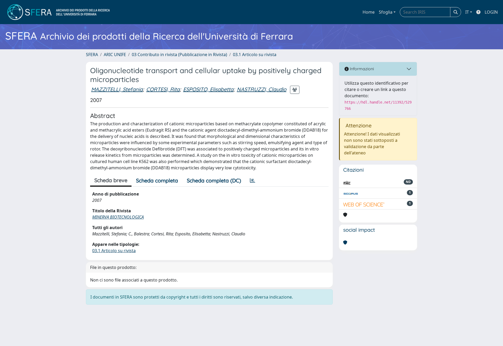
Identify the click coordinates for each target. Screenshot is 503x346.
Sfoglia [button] (385, 12)
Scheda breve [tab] (110, 180)
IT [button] (467, 12)
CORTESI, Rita (163, 89)
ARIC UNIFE (115, 54)
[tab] (252, 180)
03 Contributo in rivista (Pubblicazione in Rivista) (179, 54)
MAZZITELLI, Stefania (117, 89)
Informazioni (361, 68)
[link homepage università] (58, 12)
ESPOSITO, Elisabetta (208, 89)
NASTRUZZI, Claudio (261, 89)
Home (369, 12)
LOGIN (491, 12)
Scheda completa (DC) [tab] (214, 180)
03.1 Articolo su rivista (254, 54)
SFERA (92, 54)
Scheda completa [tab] (157, 180)
